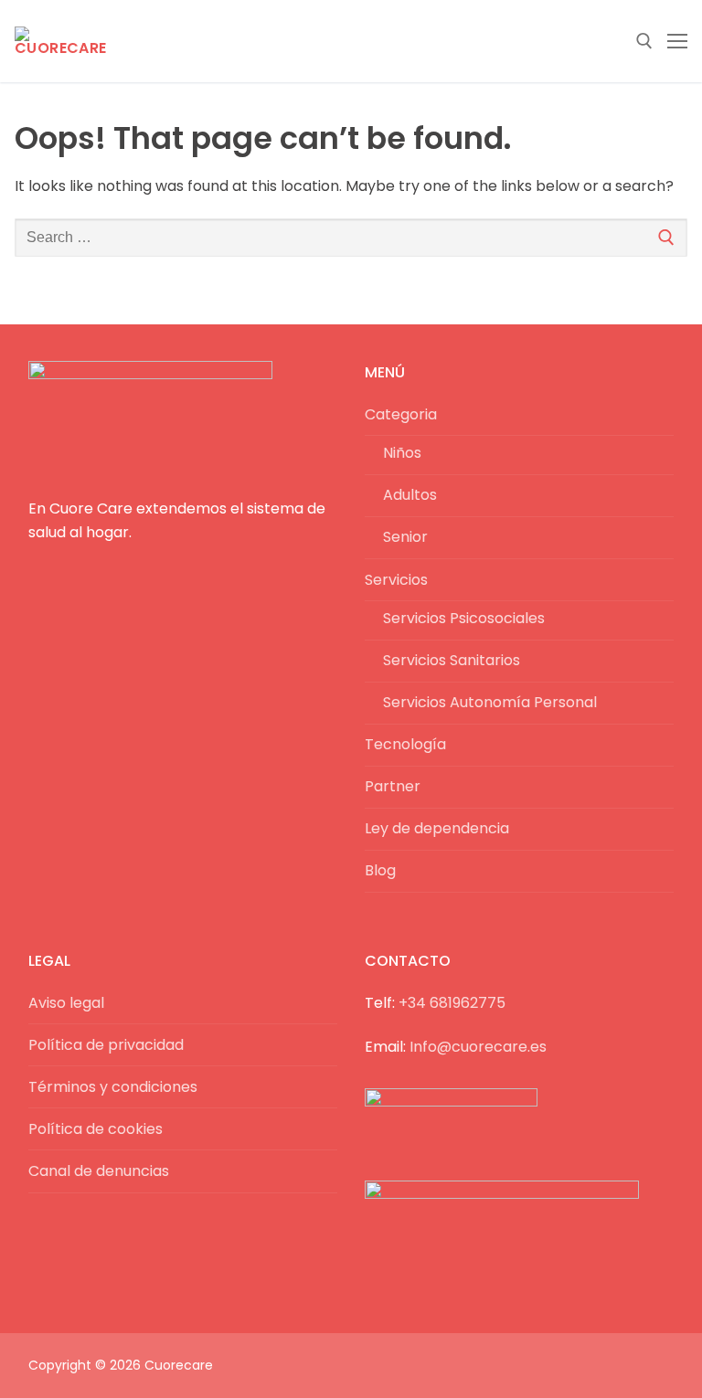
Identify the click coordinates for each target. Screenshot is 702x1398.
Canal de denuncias (98, 1170)
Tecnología (405, 744)
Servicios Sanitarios (451, 660)
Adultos (410, 494)
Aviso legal (66, 1002)
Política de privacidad (106, 1044)
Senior (405, 536)
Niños (402, 452)
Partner (392, 786)
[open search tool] (644, 41)
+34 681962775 (452, 1002)
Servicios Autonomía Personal (490, 702)
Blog (380, 870)
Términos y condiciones (112, 1086)
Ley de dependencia (437, 828)
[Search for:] (351, 237)
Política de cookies (95, 1128)
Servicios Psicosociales (464, 618)
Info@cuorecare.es (478, 1046)
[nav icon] (677, 41)
